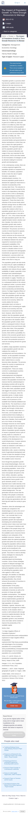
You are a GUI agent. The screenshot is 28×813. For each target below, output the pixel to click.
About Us (22, 795)
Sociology (13, 48)
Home (4, 36)
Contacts (11, 798)
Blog (9, 795)
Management (16, 45)
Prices (18, 795)
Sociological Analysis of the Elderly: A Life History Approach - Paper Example (13, 785)
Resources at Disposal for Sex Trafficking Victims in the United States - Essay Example (13, 755)
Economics (6, 48)
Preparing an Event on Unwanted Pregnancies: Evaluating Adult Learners (11, 762)
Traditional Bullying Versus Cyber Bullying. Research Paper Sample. (13, 749)
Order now (14, 706)
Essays (11, 36)
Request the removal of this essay (14, 734)
